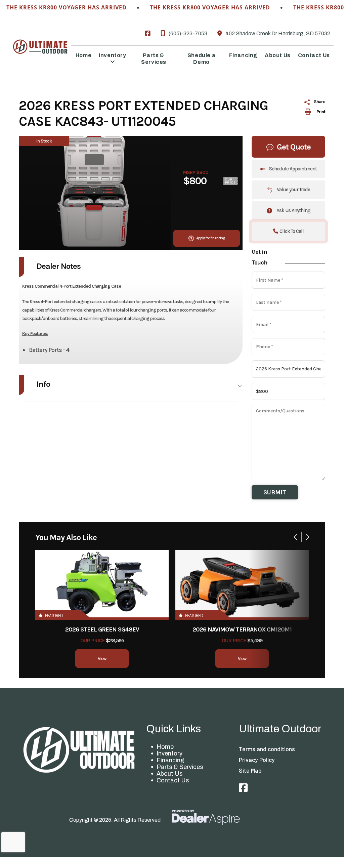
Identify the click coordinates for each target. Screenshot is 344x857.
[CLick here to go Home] (79, 749)
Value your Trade (293, 190)
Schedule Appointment (293, 169)
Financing (170, 760)
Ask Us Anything (292, 210)
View (102, 658)
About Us (170, 773)
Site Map (250, 770)
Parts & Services (180, 767)
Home (165, 746)
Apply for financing (210, 238)
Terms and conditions (267, 748)
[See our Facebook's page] (148, 33)
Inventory (169, 753)
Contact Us (173, 780)
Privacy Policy (257, 759)
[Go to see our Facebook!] (243, 788)
